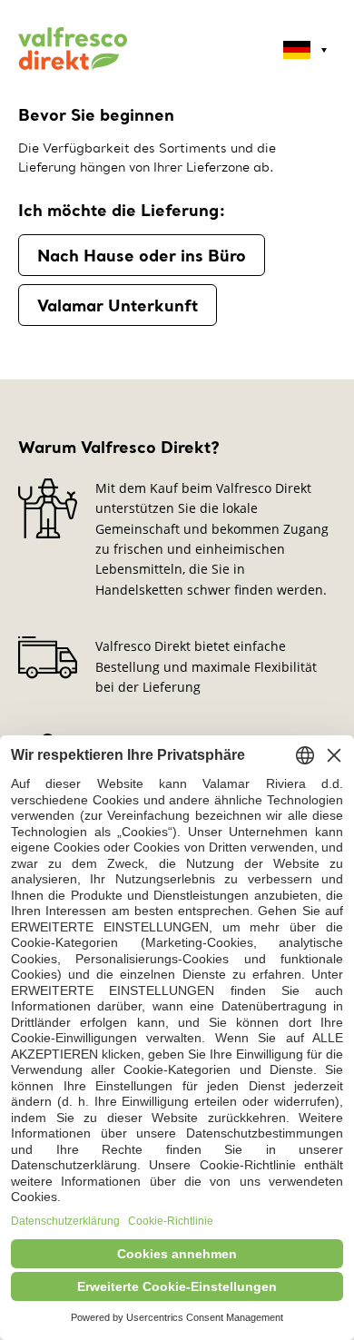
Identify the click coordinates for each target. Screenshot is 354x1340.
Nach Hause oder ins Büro (141, 255)
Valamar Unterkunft (117, 305)
